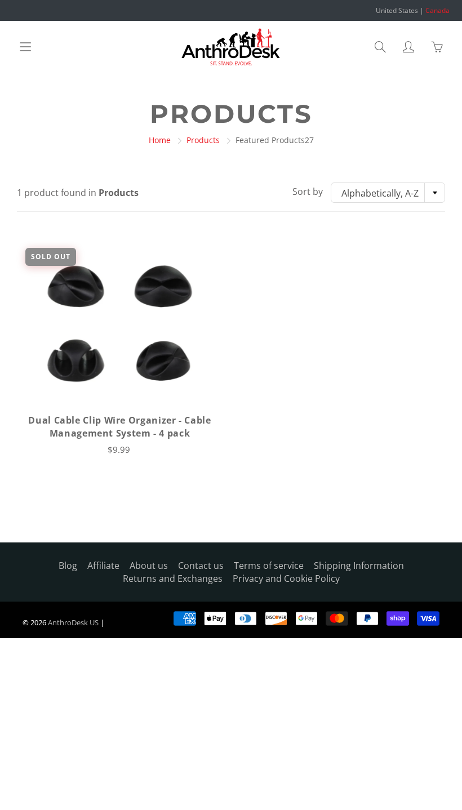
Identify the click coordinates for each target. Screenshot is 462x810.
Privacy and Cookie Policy (286, 578)
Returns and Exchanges (173, 578)
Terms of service (269, 565)
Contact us (201, 565)
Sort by (307, 191)
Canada (437, 10)
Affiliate (103, 565)
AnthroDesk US (73, 622)
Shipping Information (359, 565)
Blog (68, 565)
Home (160, 140)
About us (149, 565)
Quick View (119, 323)
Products (203, 140)
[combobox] (388, 193)
